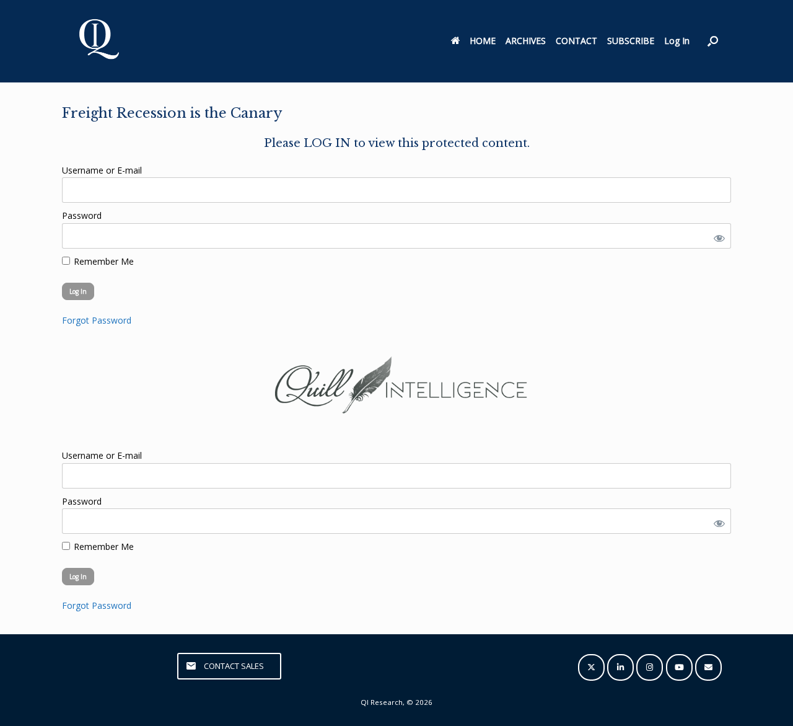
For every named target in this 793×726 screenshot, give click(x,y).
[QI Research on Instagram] (649, 667)
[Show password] (717, 236)
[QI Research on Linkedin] (620, 667)
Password (82, 215)
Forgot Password (96, 320)
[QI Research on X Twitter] (591, 667)
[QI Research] (98, 41)
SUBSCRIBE (630, 40)
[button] (712, 41)
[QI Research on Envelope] (708, 667)
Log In (677, 40)
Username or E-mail (102, 170)
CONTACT (576, 40)
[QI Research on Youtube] (679, 667)
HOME (483, 40)
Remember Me (102, 261)
